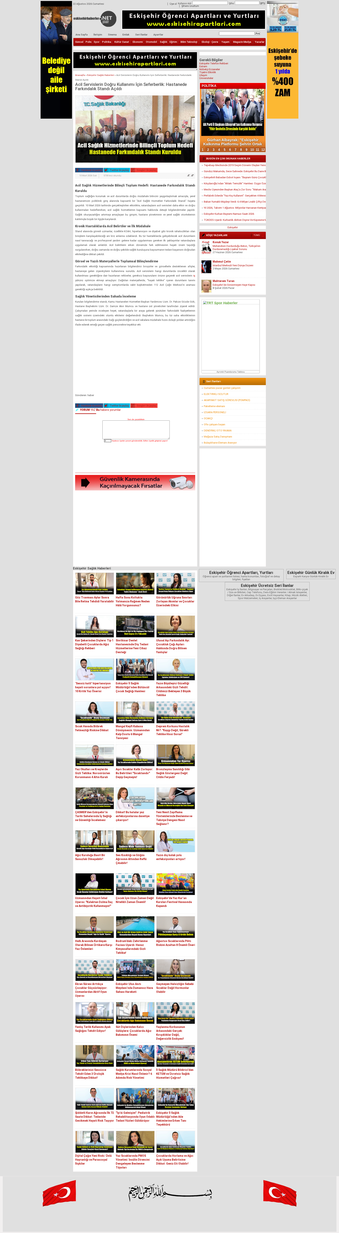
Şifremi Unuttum (190, 6)
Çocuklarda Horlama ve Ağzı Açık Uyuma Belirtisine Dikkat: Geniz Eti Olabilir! (174, 1159)
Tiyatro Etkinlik (207, 72)
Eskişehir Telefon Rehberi (213, 63)
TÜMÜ (256, 235)
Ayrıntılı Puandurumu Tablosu (231, 372)
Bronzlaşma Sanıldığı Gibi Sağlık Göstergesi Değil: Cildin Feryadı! (173, 773)
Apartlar (158, 34)
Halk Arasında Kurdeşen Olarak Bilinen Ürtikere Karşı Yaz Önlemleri (93, 944)
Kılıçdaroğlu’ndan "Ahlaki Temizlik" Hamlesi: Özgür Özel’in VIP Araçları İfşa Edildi (235, 183)
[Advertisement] (135, 360)
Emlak (125, 34)
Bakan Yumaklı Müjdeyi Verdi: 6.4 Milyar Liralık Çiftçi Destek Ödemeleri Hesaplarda (235, 201)
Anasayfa (80, 75)
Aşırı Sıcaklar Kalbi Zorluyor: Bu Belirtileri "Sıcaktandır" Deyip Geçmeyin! (134, 773)
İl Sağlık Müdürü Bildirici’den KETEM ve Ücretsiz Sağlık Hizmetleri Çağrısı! (174, 1073)
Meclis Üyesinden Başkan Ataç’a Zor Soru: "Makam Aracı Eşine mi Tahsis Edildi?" (235, 189)
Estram (203, 66)
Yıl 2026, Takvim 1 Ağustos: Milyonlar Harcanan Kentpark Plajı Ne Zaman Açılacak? (235, 207)
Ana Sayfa (81, 34)
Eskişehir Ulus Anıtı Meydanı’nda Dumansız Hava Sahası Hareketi (134, 987)
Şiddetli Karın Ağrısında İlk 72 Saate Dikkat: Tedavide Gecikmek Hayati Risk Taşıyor (94, 1116)
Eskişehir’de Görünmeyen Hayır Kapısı (234, 284)
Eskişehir (233, 227)
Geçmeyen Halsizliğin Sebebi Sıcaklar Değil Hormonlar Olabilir (175, 987)
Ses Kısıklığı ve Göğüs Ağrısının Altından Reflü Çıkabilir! (131, 859)
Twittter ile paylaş (119, 170)
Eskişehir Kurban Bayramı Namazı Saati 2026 (229, 213)
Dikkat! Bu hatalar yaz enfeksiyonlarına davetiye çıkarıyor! (132, 816)
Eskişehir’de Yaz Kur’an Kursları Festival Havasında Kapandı (174, 902)
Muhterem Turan (223, 281)
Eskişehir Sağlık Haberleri (100, 75)
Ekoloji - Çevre (210, 41)
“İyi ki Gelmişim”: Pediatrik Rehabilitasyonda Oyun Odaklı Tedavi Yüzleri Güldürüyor (135, 1116)
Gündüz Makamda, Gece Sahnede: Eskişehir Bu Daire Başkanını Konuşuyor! (235, 171)
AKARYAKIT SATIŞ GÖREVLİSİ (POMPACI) (227, 400)
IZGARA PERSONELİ (215, 412)
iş (193, 275)
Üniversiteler (206, 78)
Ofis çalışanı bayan (214, 424)
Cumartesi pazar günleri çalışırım (222, 387)
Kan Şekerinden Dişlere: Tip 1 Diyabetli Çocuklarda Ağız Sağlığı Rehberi (94, 644)
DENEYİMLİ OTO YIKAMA (217, 430)
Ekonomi (138, 41)
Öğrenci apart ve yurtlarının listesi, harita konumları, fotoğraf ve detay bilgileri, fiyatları (241, 575)
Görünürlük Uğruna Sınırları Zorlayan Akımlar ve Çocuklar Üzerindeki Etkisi (175, 601)
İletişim (97, 34)
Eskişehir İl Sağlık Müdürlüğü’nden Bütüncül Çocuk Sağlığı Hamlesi (132, 687)
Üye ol (173, 4)
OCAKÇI (208, 418)
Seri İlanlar (141, 34)
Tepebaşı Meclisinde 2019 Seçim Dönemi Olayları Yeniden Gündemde (235, 165)
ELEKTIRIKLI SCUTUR (216, 394)
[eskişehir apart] (135, 67)
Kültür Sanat (121, 41)
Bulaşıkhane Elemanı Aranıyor (220, 442)
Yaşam (225, 41)
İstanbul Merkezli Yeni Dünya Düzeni (233, 265)
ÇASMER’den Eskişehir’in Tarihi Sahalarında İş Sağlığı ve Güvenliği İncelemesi (93, 816)
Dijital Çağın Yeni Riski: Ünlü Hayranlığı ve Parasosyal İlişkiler (93, 1159)
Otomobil (151, 41)
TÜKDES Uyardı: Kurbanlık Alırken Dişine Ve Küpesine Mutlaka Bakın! (235, 219)
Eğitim (173, 41)
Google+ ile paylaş (146, 170)
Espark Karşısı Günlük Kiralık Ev (310, 574)
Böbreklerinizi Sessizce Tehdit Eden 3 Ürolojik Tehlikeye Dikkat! (90, 1073)
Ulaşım (203, 75)
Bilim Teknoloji (188, 41)
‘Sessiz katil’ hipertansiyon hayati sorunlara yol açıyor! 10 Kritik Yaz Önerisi (93, 687)
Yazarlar (259, 41)
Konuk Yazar (221, 242)
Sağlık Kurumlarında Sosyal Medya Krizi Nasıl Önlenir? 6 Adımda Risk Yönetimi (134, 1073)
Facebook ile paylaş (91, 170)
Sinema (112, 34)
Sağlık (163, 41)
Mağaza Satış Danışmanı (218, 436)
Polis (88, 41)
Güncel (79, 41)
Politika (106, 41)
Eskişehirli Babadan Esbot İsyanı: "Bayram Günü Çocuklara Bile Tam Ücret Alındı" (235, 177)
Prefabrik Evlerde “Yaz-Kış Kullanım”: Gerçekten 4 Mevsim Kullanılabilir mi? (235, 195)
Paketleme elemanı (214, 406)
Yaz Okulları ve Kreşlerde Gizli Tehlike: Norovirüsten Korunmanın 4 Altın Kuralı (92, 773)
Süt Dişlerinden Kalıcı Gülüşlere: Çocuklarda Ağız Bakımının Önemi (133, 1030)
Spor (96, 41)
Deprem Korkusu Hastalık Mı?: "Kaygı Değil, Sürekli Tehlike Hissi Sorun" (173, 730)
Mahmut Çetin (222, 261)
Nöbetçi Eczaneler (209, 69)
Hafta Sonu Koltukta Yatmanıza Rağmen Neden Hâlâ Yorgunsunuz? (133, 601)
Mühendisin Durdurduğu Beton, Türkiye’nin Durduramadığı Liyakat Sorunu (236, 248)
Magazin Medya (242, 41)
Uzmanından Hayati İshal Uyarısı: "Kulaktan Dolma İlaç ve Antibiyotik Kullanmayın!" (94, 902)
